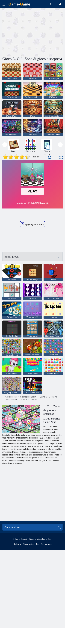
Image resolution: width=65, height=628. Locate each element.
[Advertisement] (29, 32)
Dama (42, 397)
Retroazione (46, 544)
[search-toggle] (50, 4)
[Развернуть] (61, 157)
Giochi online (11, 397)
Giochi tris (52, 397)
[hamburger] (3, 4)
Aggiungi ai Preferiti (34, 224)
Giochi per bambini (28, 397)
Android (33, 400)
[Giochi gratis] (19, 4)
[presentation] (4, 144)
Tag (37, 544)
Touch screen (11, 400)
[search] (59, 527)
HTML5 (23, 400)
